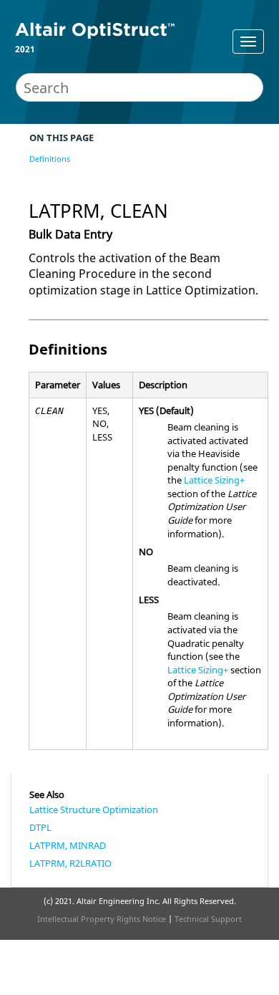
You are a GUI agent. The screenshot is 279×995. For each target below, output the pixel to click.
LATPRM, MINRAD (67, 845)
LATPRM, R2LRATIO (70, 863)
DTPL (40, 827)
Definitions (49, 158)
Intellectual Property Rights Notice (101, 918)
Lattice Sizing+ (214, 480)
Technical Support (208, 918)
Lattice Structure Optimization (93, 809)
